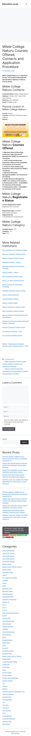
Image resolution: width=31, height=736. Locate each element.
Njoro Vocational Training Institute (13, 311)
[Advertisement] (15, 24)
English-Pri (5, 602)
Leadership (6, 664)
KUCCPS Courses (8, 651)
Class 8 (4, 575)
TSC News (5, 708)
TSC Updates (6, 710)
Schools (4, 686)
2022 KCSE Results (8, 561)
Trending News (7, 700)
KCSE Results (6, 634)
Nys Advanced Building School (12, 335)
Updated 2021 (7, 721)
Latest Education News (9, 662)
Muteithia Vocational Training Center (14, 291)
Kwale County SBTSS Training (11, 656)
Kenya (4, 637)
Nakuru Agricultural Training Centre (13, 307)
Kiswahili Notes (7, 640)
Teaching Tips (6, 697)
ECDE (4, 586)
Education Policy (7, 594)
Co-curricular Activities (9, 578)
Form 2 (4, 607)
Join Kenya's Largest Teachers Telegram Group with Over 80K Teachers (14, 530)
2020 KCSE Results (8, 553)
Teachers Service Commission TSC (13, 691)
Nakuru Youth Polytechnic (10, 295)
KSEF (4, 645)
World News (6, 724)
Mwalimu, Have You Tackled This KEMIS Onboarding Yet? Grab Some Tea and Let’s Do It (15, 481)
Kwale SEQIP (6, 659)
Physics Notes (6, 672)
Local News (6, 667)
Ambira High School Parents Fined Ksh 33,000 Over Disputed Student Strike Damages (14, 465)
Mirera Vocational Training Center (13, 258)
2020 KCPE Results (8, 550)
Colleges (5, 580)
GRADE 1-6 (20, 535)
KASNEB (8, 537)
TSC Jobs (5, 705)
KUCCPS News (7, 653)
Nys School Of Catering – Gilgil (12, 331)
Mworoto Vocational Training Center (13, 254)
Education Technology (9, 599)
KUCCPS (5, 648)
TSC (3, 702)
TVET (4, 713)
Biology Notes (6, 564)
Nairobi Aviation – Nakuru (10, 272)
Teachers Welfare (8, 694)
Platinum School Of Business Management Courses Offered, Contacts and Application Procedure (15, 371)
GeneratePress (15, 733)
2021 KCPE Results (8, 556)
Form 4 (4, 610)
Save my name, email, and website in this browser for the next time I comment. (16, 422)
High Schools (6, 624)
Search (4, 439)
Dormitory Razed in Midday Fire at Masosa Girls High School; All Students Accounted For (14, 458)
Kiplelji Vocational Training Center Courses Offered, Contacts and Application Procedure (14, 364)
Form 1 (4, 605)
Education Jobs (7, 588)
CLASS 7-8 (12, 535)
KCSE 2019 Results (8, 632)
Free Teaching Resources (10, 613)
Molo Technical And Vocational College (14, 250)
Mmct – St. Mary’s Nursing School (13, 280)
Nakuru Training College (10, 303)
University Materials (8, 718)
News (4, 670)
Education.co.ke (10, 4)
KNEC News (6, 643)
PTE (12, 537)
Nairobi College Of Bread (10, 299)
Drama (4, 583)
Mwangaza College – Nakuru (11, 262)
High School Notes (8, 621)
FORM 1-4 (5, 535)
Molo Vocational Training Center (12, 276)
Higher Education (7, 626)
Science (4, 689)
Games (4, 615)
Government (6, 618)
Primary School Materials (10, 678)
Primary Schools (7, 681)
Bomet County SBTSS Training (12, 567)
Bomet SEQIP (6, 569)
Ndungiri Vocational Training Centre (13, 327)
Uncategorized (7, 716)
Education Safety (7, 597)
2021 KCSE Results (8, 559)
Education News (7, 591)
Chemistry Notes (7, 572)
